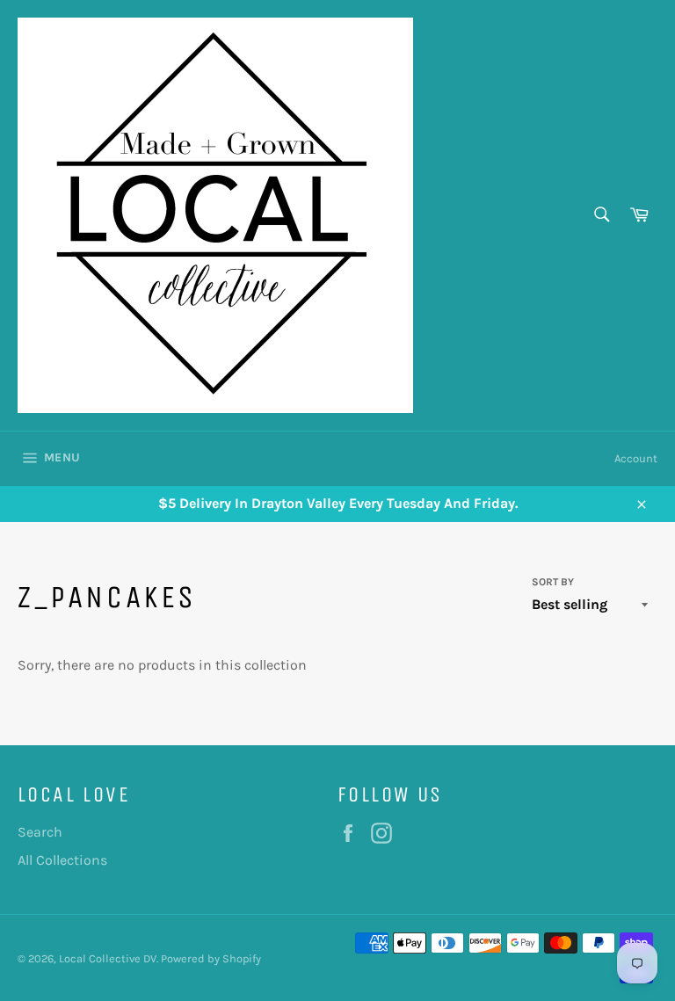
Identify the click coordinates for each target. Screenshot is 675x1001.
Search (40, 831)
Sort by (553, 582)
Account (635, 458)
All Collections (62, 860)
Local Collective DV (107, 958)
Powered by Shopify (211, 958)
